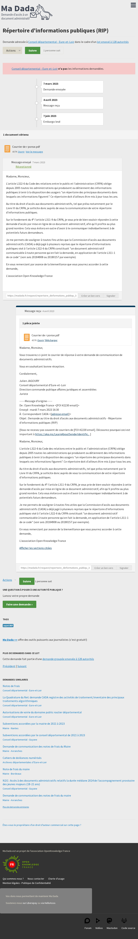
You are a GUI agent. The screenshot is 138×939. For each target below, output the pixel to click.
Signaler (111, 295)
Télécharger (51, 340)
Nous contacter (36, 878)
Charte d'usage (56, 878)
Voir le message (34, 151)
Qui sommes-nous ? (13, 878)
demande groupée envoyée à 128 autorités (68, 659)
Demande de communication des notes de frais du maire (37, 795)
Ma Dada (27, 12)
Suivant (22, 666)
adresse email (60, 414)
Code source (128, 928)
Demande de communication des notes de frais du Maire (37, 746)
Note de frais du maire (16, 769)
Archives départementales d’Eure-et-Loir (25, 762)
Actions (11, 50)
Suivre (33, 50)
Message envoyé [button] (21, 162)
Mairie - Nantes (11, 728)
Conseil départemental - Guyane (20, 739)
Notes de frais (11, 686)
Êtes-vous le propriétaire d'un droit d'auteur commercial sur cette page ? (42, 825)
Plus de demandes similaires (16, 807)
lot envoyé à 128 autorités (113, 42)
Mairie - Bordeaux (12, 773)
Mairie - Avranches (12, 751)
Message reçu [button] (33, 311)
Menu (133, 4)
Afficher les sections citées (35, 548)
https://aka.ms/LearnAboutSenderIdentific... (62, 434)
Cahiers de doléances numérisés (22, 758)
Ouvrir (21, 151)
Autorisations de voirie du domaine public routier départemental (42, 712)
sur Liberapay (30, 903)
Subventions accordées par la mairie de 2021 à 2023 (34, 723)
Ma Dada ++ (10, 639)
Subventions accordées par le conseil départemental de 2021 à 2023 (44, 735)
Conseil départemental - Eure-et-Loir (51, 42)
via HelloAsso (48, 903)
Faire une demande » (19, 604)
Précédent (9, 666)
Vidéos (99, 928)
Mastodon (112, 928)
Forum (88, 928)
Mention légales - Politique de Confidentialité (27, 883)
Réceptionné (23, 166)
